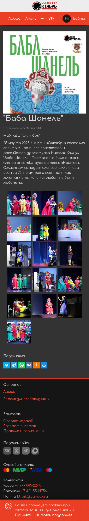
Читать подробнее (54, 515)
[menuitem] (14, 18)
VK (7, 451)
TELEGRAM (26, 451)
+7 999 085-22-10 (28, 485)
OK (16, 451)
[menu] (23, 18)
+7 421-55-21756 (34, 491)
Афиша (14, 18)
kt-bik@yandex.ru (32, 497)
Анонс (30, 18)
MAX (35, 451)
